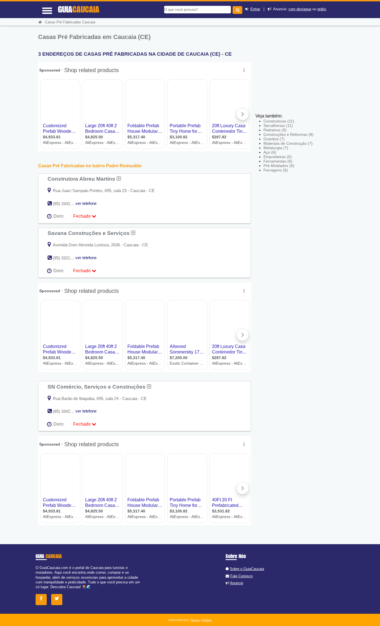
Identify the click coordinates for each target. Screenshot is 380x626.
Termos (195, 620)
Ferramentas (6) (277, 161)
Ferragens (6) (275, 170)
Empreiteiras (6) (277, 156)
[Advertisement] (296, 72)
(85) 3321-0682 (66, 258)
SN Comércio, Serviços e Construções (97, 387)
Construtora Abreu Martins (82, 179)
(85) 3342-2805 (66, 203)
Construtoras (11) (278, 121)
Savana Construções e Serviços (89, 233)
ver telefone (86, 203)
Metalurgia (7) (275, 148)
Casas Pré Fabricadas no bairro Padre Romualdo (90, 165)
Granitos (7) (274, 139)
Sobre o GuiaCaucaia (247, 569)
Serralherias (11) (278, 125)
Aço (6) (269, 152)
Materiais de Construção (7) (288, 143)
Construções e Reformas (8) (288, 134)
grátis (321, 9)
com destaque (299, 9)
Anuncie (236, 583)
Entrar (255, 9)
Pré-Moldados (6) (278, 165)
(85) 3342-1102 (66, 411)
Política (207, 620)
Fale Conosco (241, 576)
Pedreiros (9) (275, 130)
